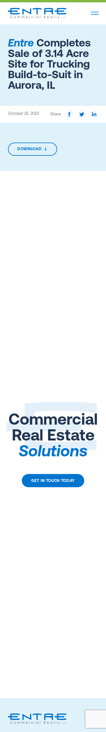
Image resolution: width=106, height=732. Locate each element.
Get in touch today (53, 480)
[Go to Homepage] (37, 13)
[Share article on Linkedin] (94, 114)
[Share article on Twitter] (82, 114)
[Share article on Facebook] (69, 114)
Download (32, 148)
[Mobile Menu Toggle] (95, 13)
